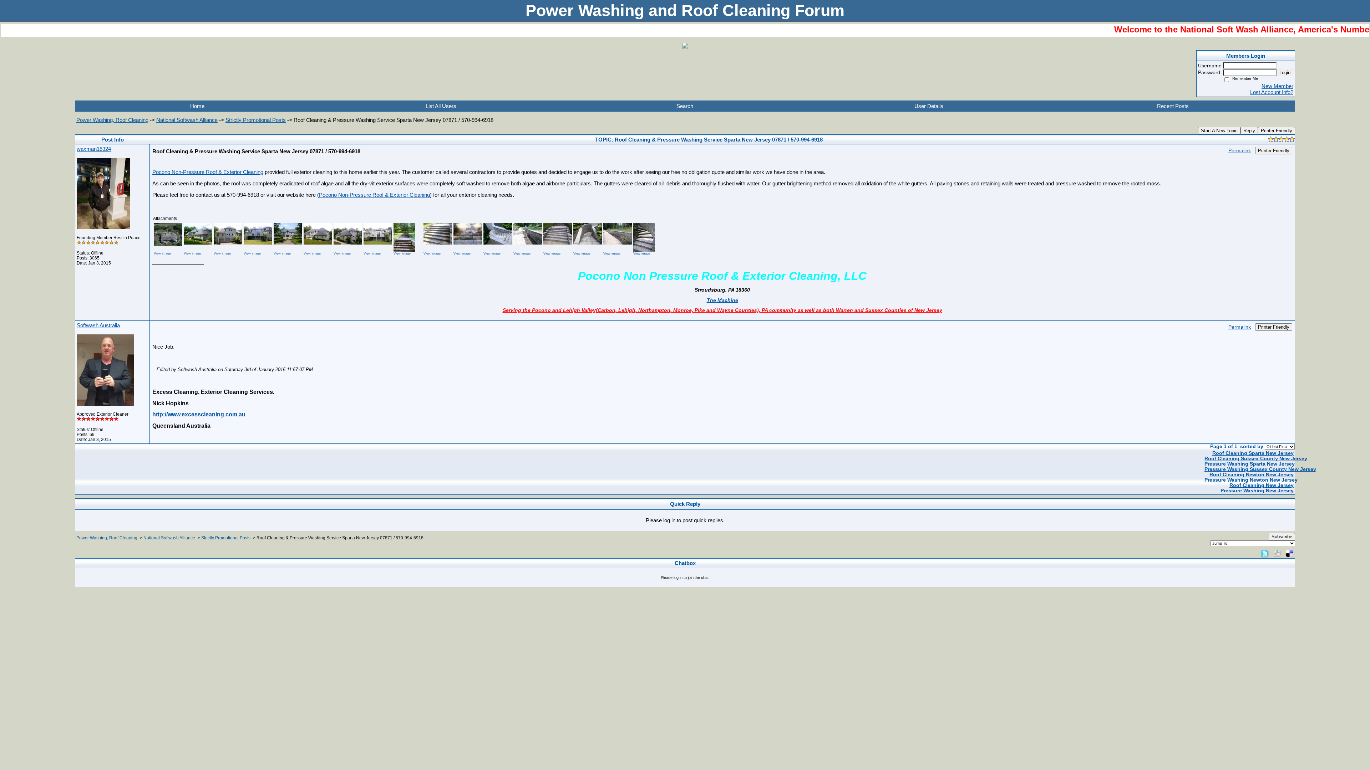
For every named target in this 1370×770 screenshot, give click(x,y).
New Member (1277, 86)
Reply (1249, 130)
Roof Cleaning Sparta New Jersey (1253, 453)
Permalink (1239, 150)
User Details (928, 106)
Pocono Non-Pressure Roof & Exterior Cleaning (207, 172)
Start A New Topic (1219, 130)
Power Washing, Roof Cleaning (112, 120)
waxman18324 (94, 149)
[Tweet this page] (1264, 553)
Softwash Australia (98, 325)
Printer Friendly (1276, 130)
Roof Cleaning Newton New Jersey (1251, 474)
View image (162, 253)
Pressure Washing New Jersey (1257, 490)
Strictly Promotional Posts (255, 120)
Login (1284, 72)
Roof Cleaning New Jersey (1261, 485)
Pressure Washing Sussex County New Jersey (1260, 469)
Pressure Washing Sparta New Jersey (1249, 464)
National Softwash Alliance (187, 120)
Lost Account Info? (1271, 92)
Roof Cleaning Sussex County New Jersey (1255, 458)
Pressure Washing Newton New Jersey (1251, 480)
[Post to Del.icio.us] (1289, 553)
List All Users (441, 106)
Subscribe (1282, 536)
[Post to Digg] (1277, 553)
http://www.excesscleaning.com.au (198, 414)
